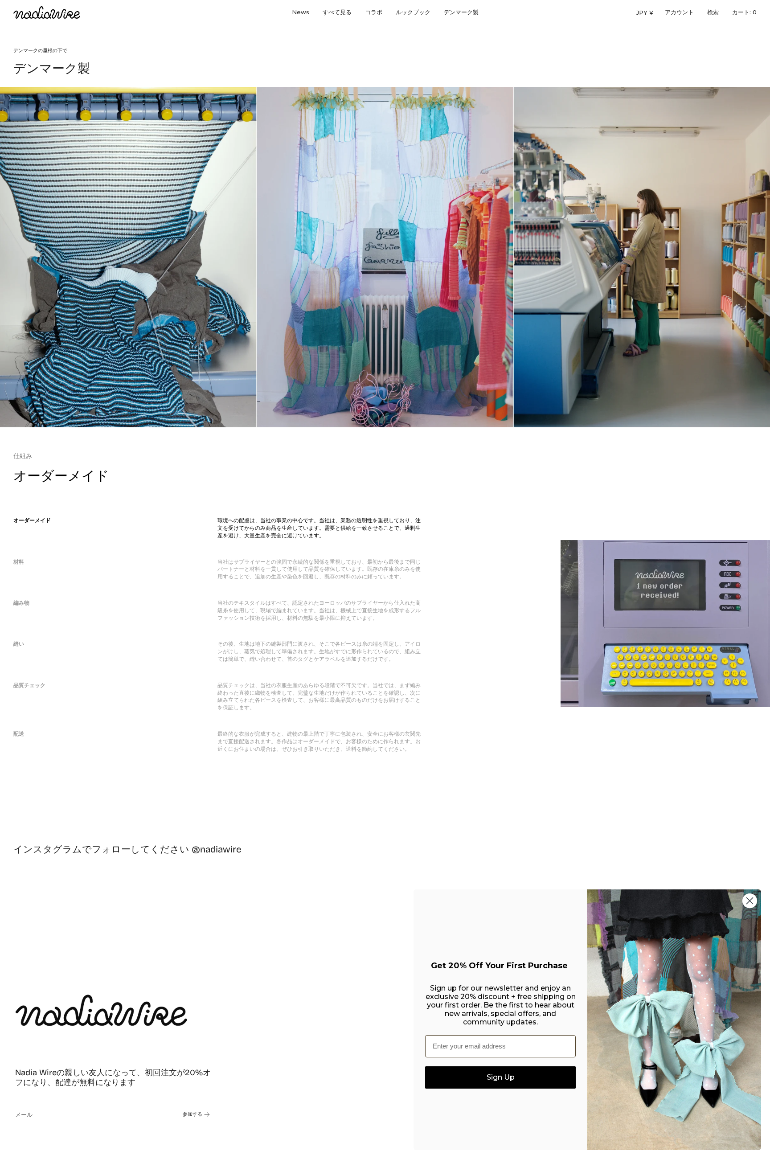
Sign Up (501, 1077)
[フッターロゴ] (101, 1010)
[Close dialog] (750, 901)
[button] (337, 12)
